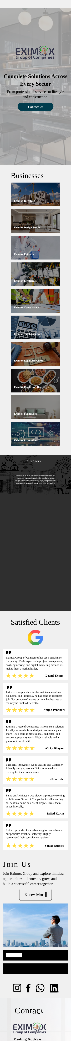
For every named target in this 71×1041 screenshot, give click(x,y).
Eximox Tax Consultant (28, 334)
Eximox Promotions (26, 440)
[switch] (67, 4)
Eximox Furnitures (25, 413)
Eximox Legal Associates (29, 360)
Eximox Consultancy (26, 307)
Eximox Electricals (25, 280)
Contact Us (35, 106)
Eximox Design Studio (27, 227)
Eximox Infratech (24, 200)
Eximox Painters (24, 254)
